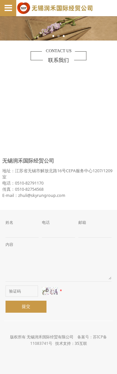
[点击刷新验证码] (50, 291)
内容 (9, 244)
